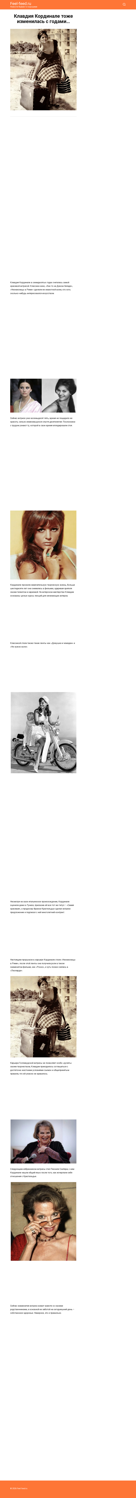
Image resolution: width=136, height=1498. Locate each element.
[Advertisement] (43, 139)
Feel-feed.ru (20, 3)
